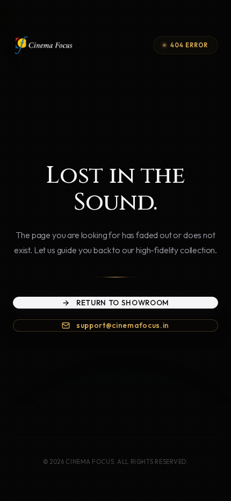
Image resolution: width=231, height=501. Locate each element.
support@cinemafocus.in (122, 325)
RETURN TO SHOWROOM (122, 302)
